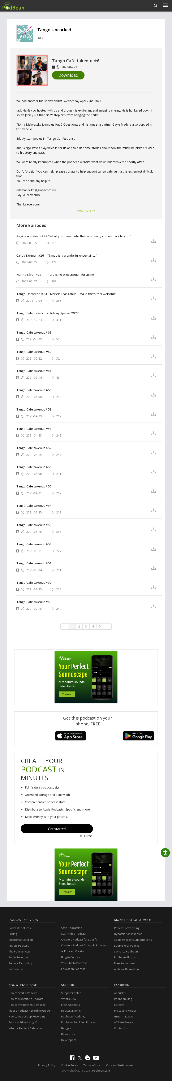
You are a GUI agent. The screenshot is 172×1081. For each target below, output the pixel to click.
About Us (120, 993)
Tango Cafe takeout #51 (34, 563)
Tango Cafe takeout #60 (34, 390)
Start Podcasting (71, 928)
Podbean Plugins (125, 957)
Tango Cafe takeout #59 (34, 409)
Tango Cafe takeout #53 (34, 525)
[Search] (156, 6)
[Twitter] (81, 1059)
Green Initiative (124, 1016)
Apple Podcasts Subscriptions (133, 940)
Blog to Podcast (71, 957)
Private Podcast (19, 945)
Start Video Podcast (73, 933)
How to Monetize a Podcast (26, 999)
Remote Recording (20, 963)
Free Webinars (70, 1005)
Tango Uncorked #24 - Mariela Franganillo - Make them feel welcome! (66, 294)
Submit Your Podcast (127, 945)
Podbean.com (101, 1070)
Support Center (71, 993)
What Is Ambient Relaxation (26, 1028)
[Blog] (88, 1059)
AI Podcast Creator (73, 951)
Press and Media (125, 1010)
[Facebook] (73, 1059)
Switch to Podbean (126, 951)
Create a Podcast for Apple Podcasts (84, 945)
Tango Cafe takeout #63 (34, 332)
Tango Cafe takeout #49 (34, 602)
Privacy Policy (46, 1065)
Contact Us (121, 1028)
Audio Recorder (18, 957)
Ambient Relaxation (126, 969)
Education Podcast (73, 969)
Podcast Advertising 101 (24, 1022)
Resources (68, 1034)
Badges (66, 1028)
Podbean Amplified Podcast (78, 1022)
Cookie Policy (69, 1065)
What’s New (68, 999)
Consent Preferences (119, 1065)
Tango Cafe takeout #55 (34, 486)
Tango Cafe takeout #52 (34, 544)
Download (68, 75)
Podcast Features (20, 928)
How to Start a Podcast (23, 993)
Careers (119, 1005)
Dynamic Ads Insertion (128, 934)
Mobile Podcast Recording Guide (29, 1010)
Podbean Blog (123, 999)
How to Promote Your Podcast (27, 1005)
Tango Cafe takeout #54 (34, 505)
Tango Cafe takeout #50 (34, 582)
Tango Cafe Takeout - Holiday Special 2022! (47, 313)
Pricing (13, 934)
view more (84, 210)
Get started (57, 828)
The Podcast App (19, 951)
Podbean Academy (73, 1016)
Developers (68, 1040)
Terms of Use (91, 1065)
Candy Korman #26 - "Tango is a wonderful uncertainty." (56, 255)
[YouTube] (97, 1059)
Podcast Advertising (126, 928)
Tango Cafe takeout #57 (34, 448)
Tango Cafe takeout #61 (34, 371)
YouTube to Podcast (74, 963)
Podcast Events (71, 1010)
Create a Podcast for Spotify (79, 939)
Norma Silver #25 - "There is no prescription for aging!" (56, 274)
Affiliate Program (124, 1022)
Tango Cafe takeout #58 (34, 428)
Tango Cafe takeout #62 (34, 351)
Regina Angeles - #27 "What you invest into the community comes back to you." (73, 236)
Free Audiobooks (125, 963)
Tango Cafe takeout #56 (34, 467)
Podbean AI (16, 969)
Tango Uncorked (54, 29)
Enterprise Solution (21, 940)
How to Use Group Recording (27, 1016)
